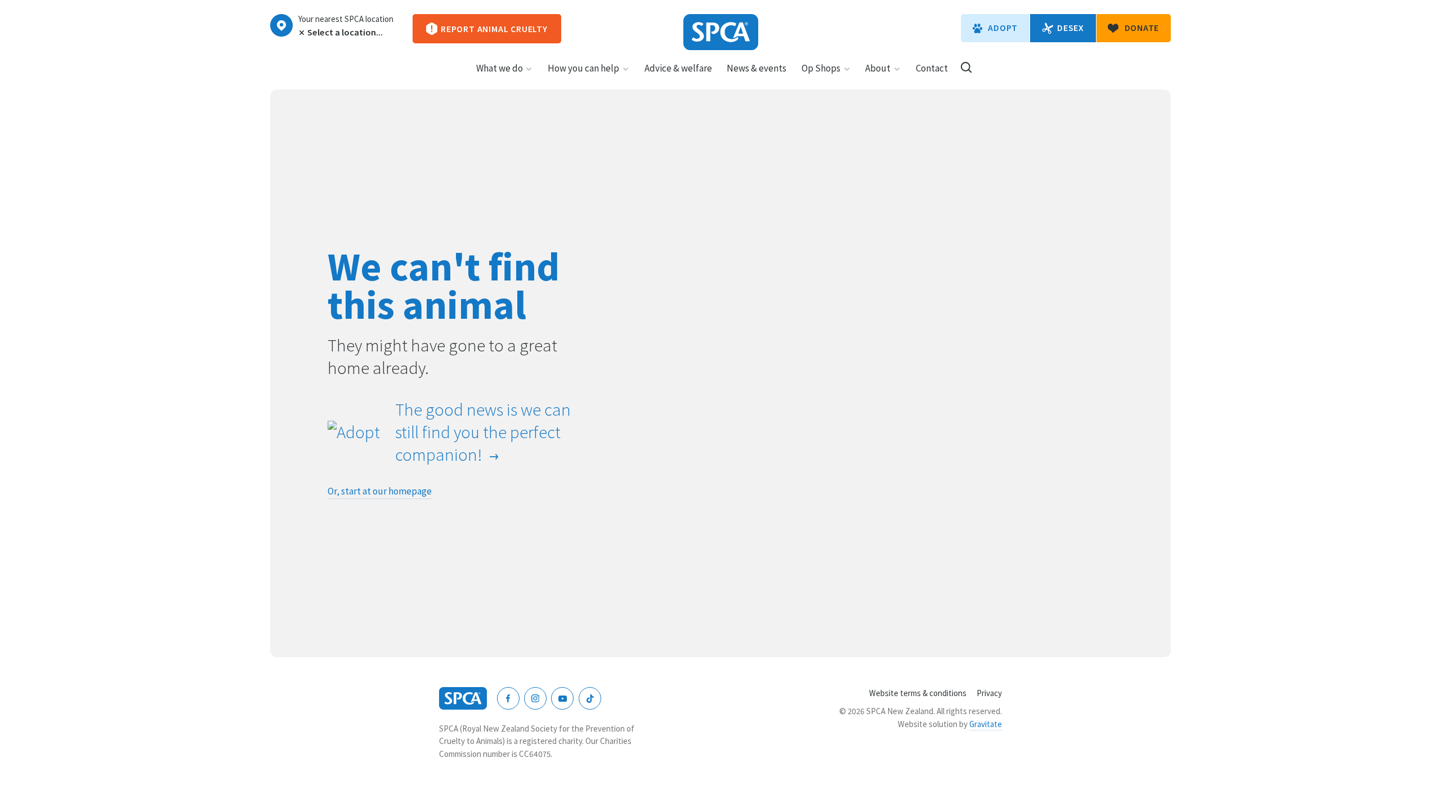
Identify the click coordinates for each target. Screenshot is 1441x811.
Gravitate (985, 724)
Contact (932, 68)
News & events (756, 68)
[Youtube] (562, 698)
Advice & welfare (678, 68)
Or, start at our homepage (380, 491)
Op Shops (821, 68)
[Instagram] (535, 698)
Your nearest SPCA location (345, 19)
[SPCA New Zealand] (720, 32)
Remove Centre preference (300, 32)
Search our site (966, 67)
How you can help (583, 68)
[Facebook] (508, 698)
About (877, 68)
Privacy (989, 693)
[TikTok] (590, 698)
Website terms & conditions (917, 693)
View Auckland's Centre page (281, 25)
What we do (499, 68)
